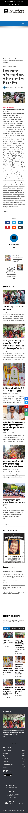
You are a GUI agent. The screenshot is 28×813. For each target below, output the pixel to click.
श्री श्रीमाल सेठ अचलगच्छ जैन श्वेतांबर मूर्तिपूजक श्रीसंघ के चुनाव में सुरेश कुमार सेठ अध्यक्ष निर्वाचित (14, 587)
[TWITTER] (14, 222)
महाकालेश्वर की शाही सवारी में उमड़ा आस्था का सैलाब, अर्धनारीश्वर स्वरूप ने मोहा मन (13, 464)
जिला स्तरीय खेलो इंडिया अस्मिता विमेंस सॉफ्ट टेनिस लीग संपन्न (14, 502)
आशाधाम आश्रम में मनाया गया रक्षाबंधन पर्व (12, 571)
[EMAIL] (20, 227)
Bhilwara (5, 66)
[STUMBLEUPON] (14, 227)
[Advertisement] (14, 43)
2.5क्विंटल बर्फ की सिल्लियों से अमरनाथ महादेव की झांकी (8, 670)
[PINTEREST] (7, 227)
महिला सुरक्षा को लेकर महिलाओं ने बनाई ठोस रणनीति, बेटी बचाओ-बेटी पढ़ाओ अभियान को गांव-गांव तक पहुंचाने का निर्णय (14, 576)
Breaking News (12, 66)
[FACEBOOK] (7, 222)
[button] (10, 743)
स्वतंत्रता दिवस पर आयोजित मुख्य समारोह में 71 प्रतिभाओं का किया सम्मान (13, 621)
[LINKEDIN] (20, 222)
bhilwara (6, 211)
